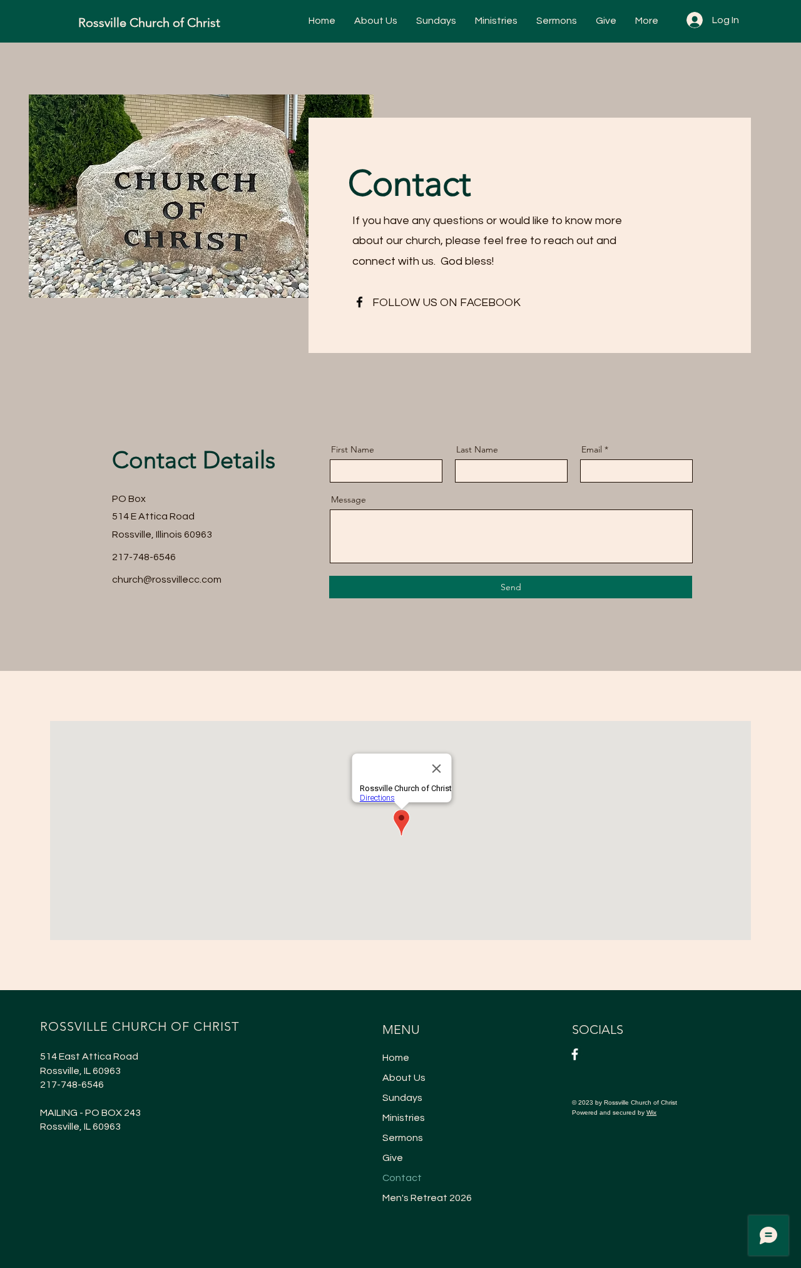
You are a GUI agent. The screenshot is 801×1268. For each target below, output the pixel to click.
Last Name (477, 449)
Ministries (403, 1118)
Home (395, 1058)
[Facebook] (359, 302)
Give (392, 1158)
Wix (651, 1112)
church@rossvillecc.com (167, 580)
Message (348, 499)
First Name (352, 449)
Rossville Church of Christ (149, 22)
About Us (404, 1078)
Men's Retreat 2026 (427, 1198)
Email (591, 449)
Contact (402, 1178)
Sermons (402, 1138)
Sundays (402, 1098)
